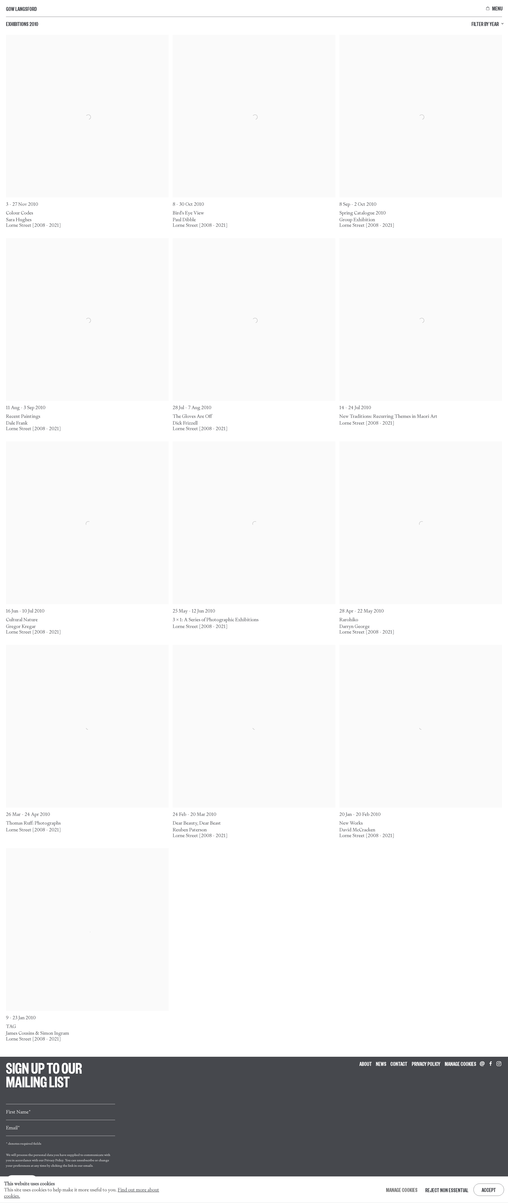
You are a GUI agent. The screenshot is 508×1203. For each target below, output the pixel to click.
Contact (398, 1063)
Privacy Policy (54, 1160)
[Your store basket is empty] (487, 8)
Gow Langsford (21, 9)
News (381, 1063)
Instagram (499, 1064)
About (365, 1063)
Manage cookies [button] (460, 1063)
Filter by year (485, 24)
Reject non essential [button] (447, 1190)
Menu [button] (497, 8)
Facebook (490, 1064)
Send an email (482, 1064)
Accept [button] (489, 1189)
